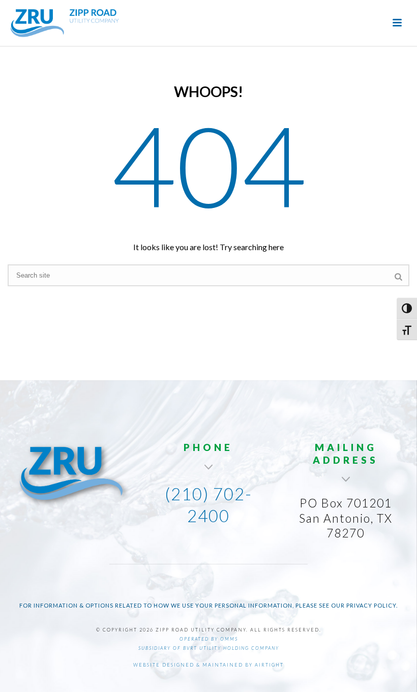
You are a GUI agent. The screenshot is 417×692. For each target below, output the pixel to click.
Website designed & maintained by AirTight (208, 665)
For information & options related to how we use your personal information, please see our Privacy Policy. (208, 605)
